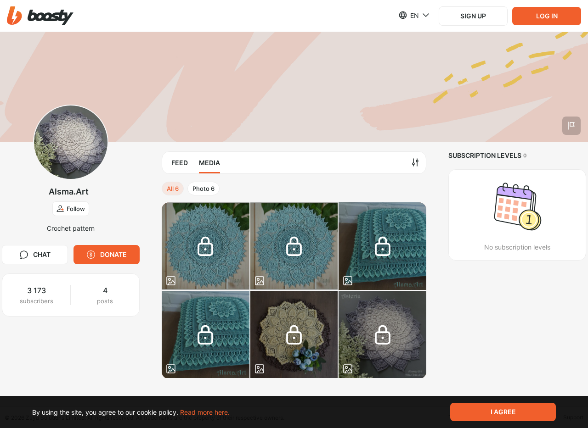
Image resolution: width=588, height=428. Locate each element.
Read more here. (205, 412)
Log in (547, 16)
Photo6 (203, 188)
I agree (503, 412)
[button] (40, 15)
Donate (113, 254)
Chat (42, 254)
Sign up (473, 16)
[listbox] (408, 15)
